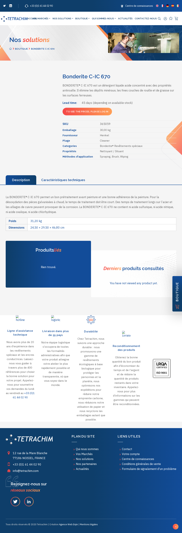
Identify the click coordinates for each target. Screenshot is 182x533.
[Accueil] (29, 439)
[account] (165, 18)
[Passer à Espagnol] (172, 5)
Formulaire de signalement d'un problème (149, 469)
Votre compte (131, 454)
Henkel (104, 135)
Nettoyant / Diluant (112, 151)
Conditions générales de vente (141, 464)
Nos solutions (62, 18)
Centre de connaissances (139, 5)
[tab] (21, 180)
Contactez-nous (146, 18)
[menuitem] (137, 6)
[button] (4, 6)
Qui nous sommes (87, 449)
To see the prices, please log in (87, 111)
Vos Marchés (40, 18)
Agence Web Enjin (68, 524)
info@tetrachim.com (26, 471)
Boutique (81, 18)
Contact (127, 449)
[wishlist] (171, 18)
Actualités (125, 18)
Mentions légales (89, 524)
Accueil (29, 18)
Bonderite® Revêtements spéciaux (121, 146)
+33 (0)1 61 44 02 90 (41, 5)
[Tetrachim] (14, 19)
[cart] (176, 18)
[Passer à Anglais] (157, 5)
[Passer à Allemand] (167, 5)
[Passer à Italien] (177, 5)
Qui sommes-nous (103, 18)
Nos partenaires (86, 464)
